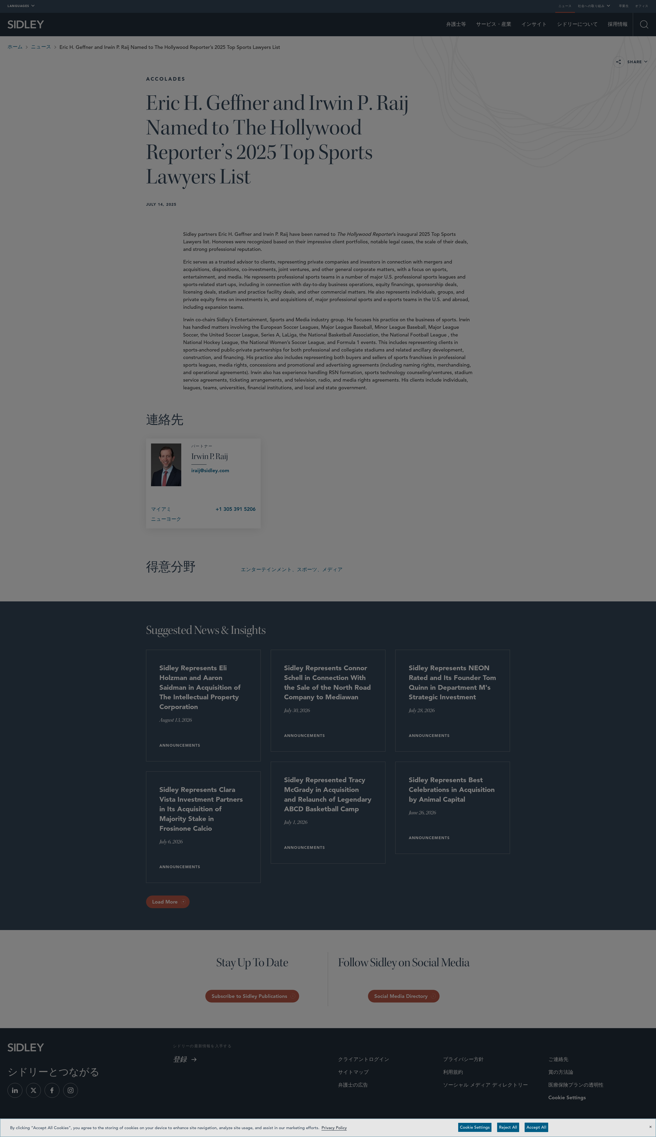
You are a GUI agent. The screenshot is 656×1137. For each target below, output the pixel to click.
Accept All (536, 1127)
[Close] (650, 1127)
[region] (328, 1128)
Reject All (508, 1127)
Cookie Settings (475, 1127)
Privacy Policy (334, 1127)
